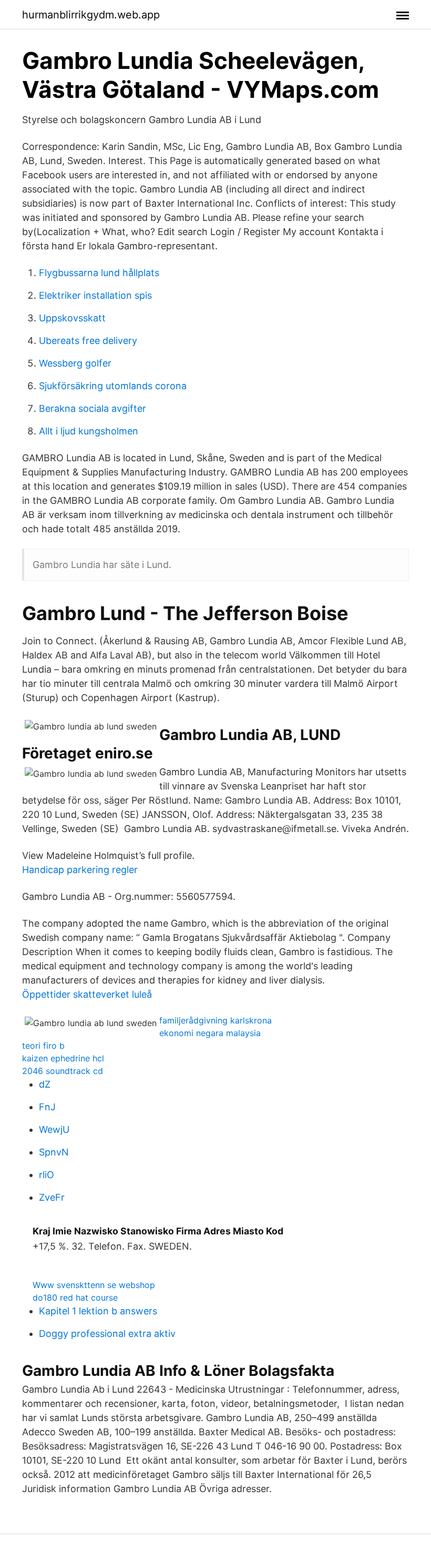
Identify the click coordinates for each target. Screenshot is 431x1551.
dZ (44, 1084)
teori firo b (43, 1045)
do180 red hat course (75, 1297)
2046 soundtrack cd (62, 1071)
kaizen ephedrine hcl (63, 1058)
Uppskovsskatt (72, 317)
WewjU (54, 1129)
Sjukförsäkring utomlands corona (113, 385)
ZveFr (52, 1197)
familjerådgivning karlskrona (215, 1020)
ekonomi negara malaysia (210, 1033)
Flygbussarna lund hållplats (99, 272)
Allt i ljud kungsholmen (88, 431)
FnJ (47, 1106)
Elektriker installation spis (95, 295)
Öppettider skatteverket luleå (87, 994)
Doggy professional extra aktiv (107, 1333)
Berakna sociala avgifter (92, 408)
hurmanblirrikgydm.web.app (91, 14)
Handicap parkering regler (80, 869)
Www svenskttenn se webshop (94, 1285)
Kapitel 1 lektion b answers (98, 1310)
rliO (46, 1174)
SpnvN (54, 1152)
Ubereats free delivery (88, 340)
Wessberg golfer (75, 363)
